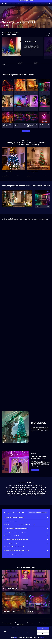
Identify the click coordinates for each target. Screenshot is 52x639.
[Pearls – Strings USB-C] (7, 101)
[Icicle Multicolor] (44, 85)
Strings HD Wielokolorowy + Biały (5, 125)
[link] (13, 158)
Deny (43, 633)
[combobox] (42, 1)
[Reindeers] (44, 101)
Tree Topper (41, 124)
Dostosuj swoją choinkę (4, 64)
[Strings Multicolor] (20, 117)
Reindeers (41, 108)
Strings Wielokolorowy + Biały (30, 125)
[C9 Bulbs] (7, 85)
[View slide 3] (42, 209)
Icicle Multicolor (38, 206)
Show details (42, 637)
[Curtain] (32, 85)
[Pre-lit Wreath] (32, 101)
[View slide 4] (43, 209)
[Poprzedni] (16, 1)
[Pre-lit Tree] (20, 101)
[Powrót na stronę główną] (2, 19)
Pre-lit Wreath (29, 108)
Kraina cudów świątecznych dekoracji (20, 63)
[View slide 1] (24, 500)
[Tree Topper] (44, 117)
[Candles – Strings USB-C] (20, 85)
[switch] (23, 637)
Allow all (43, 628)
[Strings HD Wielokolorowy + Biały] (7, 117)
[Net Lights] (28, 203)
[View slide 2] (41, 209)
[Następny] (36, 1)
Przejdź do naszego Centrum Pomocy (41, 512)
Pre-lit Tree (17, 108)
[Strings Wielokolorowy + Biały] (32, 117)
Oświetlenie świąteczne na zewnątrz (36, 63)
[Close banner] (50, 627)
